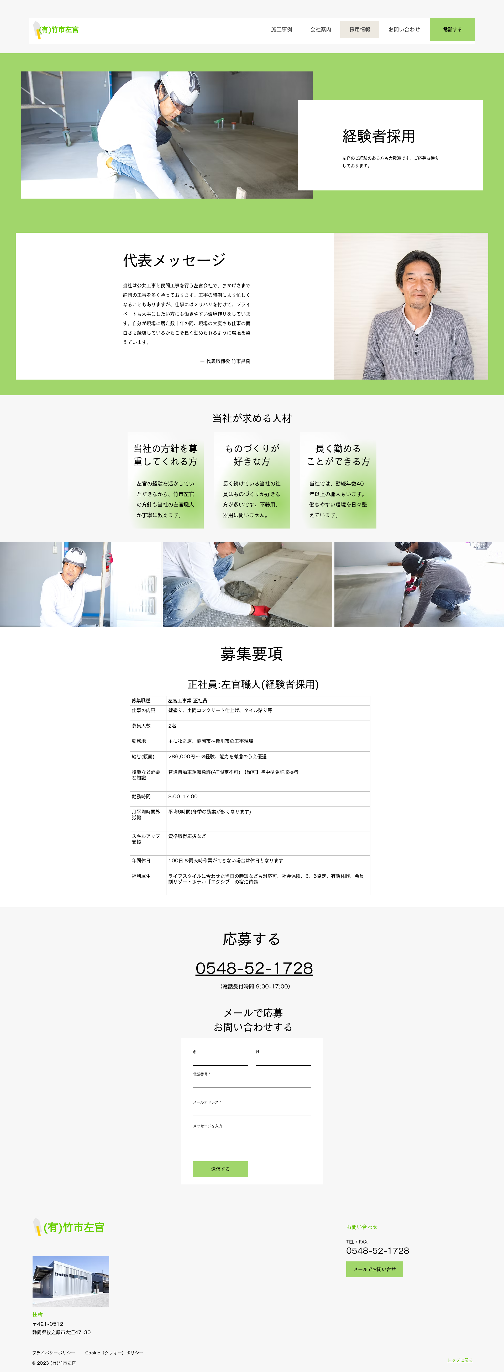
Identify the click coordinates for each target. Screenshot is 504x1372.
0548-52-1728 (377, 1251)
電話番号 (200, 1074)
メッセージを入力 (207, 1126)
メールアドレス (206, 1102)
